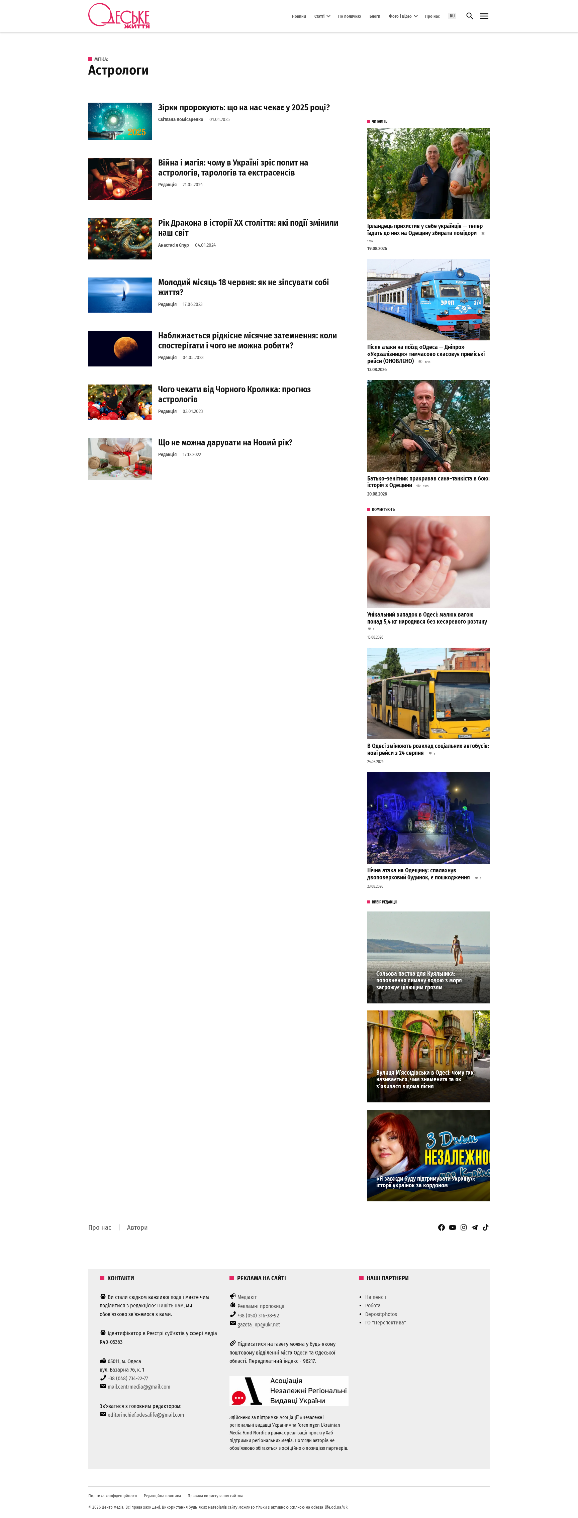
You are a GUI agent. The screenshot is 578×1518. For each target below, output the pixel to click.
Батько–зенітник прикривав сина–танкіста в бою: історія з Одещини (428, 482)
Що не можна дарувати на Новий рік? (225, 442)
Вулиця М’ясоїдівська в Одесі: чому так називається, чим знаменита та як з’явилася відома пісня (425, 1079)
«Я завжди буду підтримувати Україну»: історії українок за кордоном (425, 1182)
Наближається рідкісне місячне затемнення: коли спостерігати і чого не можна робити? (247, 340)
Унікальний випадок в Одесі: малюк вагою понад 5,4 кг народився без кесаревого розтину (427, 618)
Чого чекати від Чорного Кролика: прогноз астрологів (234, 394)
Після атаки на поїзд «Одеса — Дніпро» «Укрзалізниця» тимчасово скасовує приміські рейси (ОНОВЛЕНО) (426, 354)
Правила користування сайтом (215, 1495)
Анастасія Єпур (173, 245)
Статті (319, 15)
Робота (373, 1305)
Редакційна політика (162, 1495)
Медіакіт (247, 1297)
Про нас (432, 15)
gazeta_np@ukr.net (258, 1324)
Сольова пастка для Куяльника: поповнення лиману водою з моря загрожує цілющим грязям (419, 980)
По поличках (349, 15)
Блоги (375, 15)
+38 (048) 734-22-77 (128, 1378)
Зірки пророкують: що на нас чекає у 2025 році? (244, 107)
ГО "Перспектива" (385, 1322)
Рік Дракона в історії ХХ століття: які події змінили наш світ (248, 228)
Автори (137, 1227)
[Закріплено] (484, 16)
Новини (299, 15)
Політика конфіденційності (112, 1495)
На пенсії (375, 1297)
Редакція (167, 185)
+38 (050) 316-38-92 (258, 1315)
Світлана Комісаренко (180, 119)
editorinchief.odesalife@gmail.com (146, 1415)
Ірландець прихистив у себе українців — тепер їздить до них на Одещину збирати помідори (425, 230)
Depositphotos (381, 1314)
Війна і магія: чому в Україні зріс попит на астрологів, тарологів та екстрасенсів (233, 167)
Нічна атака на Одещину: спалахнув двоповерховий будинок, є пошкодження (419, 874)
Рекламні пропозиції (260, 1306)
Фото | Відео (400, 15)
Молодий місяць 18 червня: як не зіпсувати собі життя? (243, 287)
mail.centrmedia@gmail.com (139, 1387)
